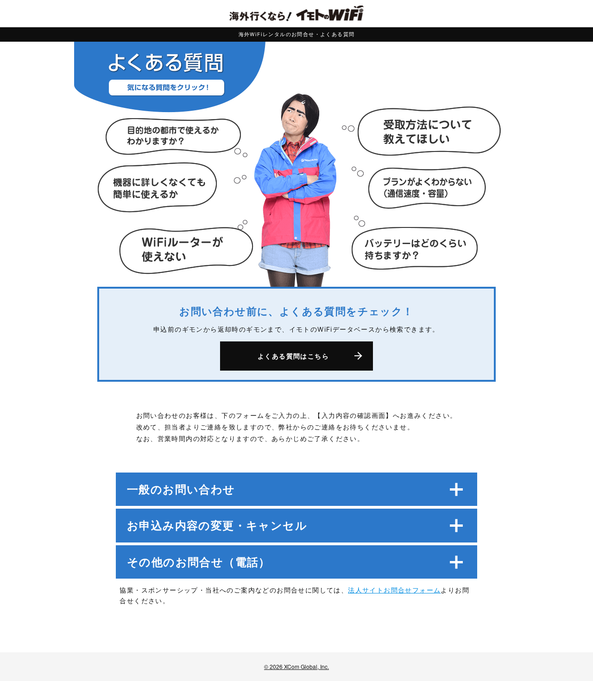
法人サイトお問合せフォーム (394, 590)
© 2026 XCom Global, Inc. (296, 666)
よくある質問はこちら (293, 356)
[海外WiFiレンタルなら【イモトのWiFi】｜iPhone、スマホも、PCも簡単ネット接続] (296, 13)
